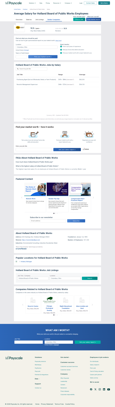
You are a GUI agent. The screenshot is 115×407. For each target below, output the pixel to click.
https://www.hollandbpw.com (31, 240)
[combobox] (37, 47)
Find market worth (93, 19)
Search (89, 278)
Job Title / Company (24, 276)
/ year (37, 28)
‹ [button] (21, 197)
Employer (25, 9)
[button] (19, 19)
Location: (18, 44)
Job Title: (17, 339)
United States (17, 9)
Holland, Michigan (26, 261)
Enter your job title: (21, 146)
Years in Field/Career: (22, 53)
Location (52, 276)
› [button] (93, 197)
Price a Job (79, 19)
